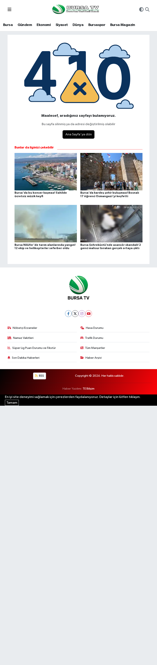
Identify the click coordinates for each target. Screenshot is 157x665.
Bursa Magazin (122, 25)
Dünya (78, 25)
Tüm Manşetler (95, 347)
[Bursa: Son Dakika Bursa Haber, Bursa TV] (75, 9)
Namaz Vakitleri (23, 337)
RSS (41, 375)
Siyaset (62, 25)
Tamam (11, 402)
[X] (75, 313)
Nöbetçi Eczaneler (25, 327)
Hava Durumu (94, 327)
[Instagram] (81, 313)
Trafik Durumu (94, 337)
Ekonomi (44, 25)
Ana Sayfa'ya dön (78, 134)
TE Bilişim (88, 388)
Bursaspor (96, 25)
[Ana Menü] (9, 10)
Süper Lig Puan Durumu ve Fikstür (34, 347)
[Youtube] (88, 313)
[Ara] (147, 10)
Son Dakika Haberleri (25, 357)
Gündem (25, 25)
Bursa (8, 25)
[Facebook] (68, 313)
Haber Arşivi (93, 357)
